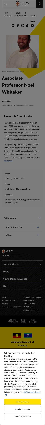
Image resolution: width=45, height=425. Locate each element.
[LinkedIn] (13, 25)
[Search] (39, 4)
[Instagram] (22, 25)
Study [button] (6, 271)
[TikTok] (27, 25)
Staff (18, 13)
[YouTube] (32, 25)
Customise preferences (22, 416)
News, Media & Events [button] (15, 279)
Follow (32, 22)
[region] (22, 386)
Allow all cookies (22, 402)
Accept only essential (22, 409)
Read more (8, 160)
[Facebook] (18, 25)
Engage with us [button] (11, 264)
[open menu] (5, 4)
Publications (10, 218)
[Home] (22, 4)
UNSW (6, 13)
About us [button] (7, 286)
